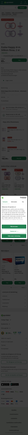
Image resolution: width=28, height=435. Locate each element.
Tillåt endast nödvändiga (14, 236)
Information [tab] (14, 201)
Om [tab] (23, 201)
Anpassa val (13, 231)
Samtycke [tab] (5, 201)
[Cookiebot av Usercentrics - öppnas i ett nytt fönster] (20, 198)
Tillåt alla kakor (14, 226)
